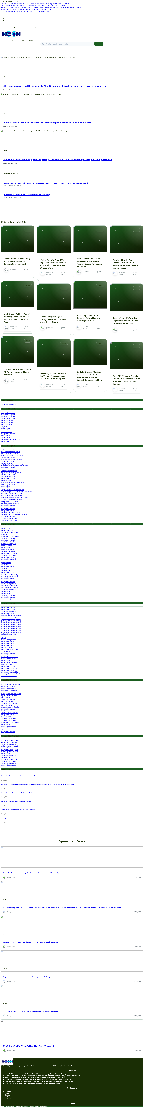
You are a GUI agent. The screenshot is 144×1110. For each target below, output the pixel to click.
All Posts (14, 28)
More (24, 41)
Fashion (5, 41)
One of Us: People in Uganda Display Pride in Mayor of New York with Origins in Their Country (126, 380)
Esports (33, 28)
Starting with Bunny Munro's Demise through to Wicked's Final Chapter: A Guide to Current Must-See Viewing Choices (41, 7)
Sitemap (23, 1106)
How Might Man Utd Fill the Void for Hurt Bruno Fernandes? (17, 818)
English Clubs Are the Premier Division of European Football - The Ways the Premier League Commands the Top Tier (46, 183)
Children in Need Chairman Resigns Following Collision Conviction (18, 809)
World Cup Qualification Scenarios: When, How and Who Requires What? (88, 318)
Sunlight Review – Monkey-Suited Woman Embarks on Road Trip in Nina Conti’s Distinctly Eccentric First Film (89, 376)
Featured (15, 41)
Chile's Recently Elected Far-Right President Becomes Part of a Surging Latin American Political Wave (53, 264)
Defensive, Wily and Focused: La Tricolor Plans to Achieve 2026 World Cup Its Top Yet (53, 376)
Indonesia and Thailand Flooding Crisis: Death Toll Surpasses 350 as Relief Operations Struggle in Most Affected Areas (43, 1076)
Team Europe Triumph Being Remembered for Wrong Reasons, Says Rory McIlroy (17, 261)
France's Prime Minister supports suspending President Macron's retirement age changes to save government (57, 159)
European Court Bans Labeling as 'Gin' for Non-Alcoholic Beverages (18, 792)
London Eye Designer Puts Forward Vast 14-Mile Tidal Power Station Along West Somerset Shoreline (35, 4)
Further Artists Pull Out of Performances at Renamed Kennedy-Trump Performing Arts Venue (89, 263)
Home (5, 28)
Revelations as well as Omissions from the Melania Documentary (27, 195)
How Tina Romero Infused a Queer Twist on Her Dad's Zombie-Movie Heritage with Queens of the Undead (39, 1081)
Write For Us (5, 1106)
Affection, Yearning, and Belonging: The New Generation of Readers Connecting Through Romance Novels (56, 86)
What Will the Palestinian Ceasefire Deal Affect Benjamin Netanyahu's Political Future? (47, 122)
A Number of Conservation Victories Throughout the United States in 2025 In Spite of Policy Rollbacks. (38, 1079)
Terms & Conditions (15, 1106)
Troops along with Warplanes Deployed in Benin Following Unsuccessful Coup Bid (125, 320)
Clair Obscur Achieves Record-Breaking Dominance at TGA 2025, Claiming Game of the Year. (17, 318)
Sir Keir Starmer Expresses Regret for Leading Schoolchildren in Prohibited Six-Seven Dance (35, 1077)
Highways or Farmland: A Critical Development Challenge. (16, 801)
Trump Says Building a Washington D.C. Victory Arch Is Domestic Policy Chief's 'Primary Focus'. (34, 5)
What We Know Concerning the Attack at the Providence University (18, 775)
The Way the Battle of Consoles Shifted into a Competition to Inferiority (17, 372)
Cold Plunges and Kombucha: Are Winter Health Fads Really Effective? (25, 11)
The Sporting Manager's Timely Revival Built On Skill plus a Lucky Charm (53, 319)
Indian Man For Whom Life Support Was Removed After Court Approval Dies (27, 9)
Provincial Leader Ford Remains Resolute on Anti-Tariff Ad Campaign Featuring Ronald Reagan (126, 264)
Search (98, 44)
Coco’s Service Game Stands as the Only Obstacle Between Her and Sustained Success (32, 1083)
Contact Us (31, 41)
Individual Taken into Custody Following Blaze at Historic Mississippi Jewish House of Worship (35, 1074)
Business (24, 28)
